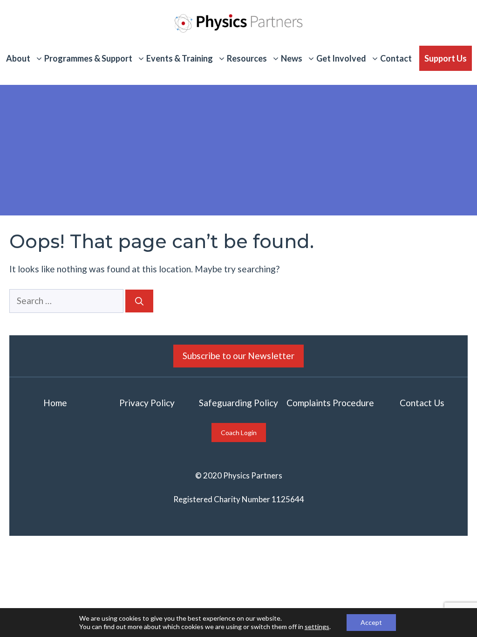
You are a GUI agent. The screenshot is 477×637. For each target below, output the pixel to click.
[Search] (139, 301)
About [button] (18, 58)
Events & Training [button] (179, 58)
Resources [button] (247, 58)
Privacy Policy (147, 402)
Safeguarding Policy (238, 402)
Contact (396, 58)
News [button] (291, 58)
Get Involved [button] (341, 58)
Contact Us (422, 402)
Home (55, 402)
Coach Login (239, 432)
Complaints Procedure (330, 402)
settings (317, 626)
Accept (371, 622)
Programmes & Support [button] (88, 58)
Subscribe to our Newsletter (238, 355)
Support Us (445, 58)
